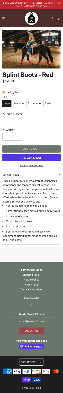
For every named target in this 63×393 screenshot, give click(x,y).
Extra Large (34, 103)
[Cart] (59, 18)
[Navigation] (3, 18)
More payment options (31, 165)
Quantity (8, 130)
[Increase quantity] (18, 136)
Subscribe (31, 330)
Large (7, 103)
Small (48, 103)
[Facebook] (31, 304)
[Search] (51, 18)
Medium (19, 103)
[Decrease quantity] (6, 136)
